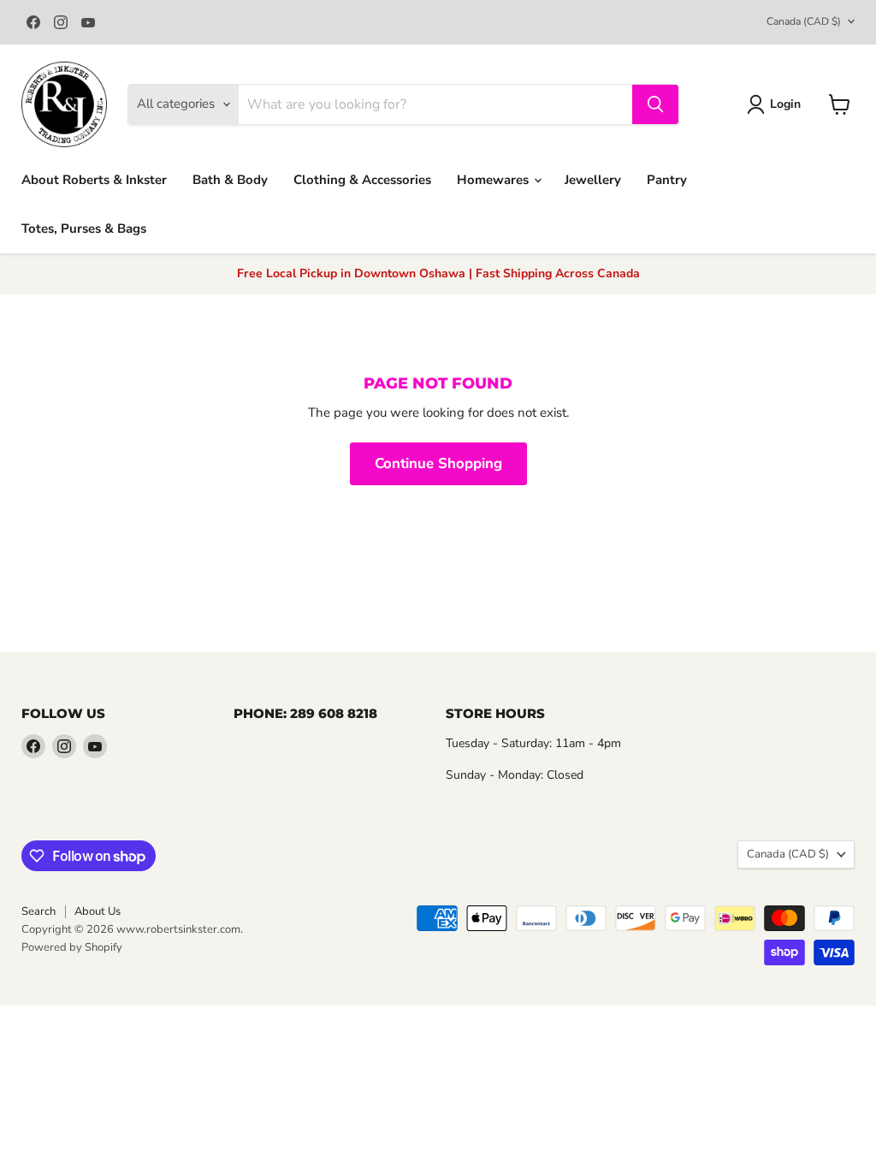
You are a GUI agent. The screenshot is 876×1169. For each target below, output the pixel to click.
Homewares (494, 179)
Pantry (667, 179)
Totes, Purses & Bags (83, 228)
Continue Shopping (438, 463)
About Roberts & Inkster (94, 179)
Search (38, 911)
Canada (803, 21)
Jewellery (593, 179)
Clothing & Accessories (362, 179)
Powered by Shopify (71, 947)
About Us (97, 911)
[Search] (655, 104)
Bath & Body (230, 179)
